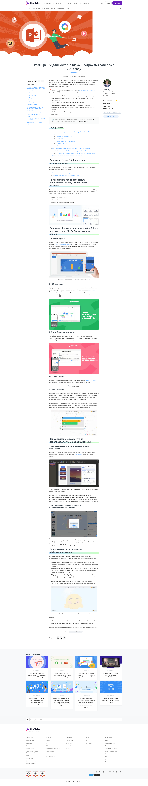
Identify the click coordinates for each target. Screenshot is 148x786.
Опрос (27, 755)
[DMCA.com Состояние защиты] (94, 775)
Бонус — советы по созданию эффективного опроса (34, 123)
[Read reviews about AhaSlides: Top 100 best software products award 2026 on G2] (28, 774)
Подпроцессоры (109, 761)
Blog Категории (34, 8)
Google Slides (69, 740)
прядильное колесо (90, 380)
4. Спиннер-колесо (33, 102)
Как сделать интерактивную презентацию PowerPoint (68, 173)
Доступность (108, 759)
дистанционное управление (33, 760)
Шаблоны (48, 745)
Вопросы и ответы (30, 748)
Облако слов (29, 745)
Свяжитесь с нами (110, 743)
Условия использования (111, 748)
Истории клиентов (50, 756)
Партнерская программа (52, 753)
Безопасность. (109, 756)
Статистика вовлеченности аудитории (56, 8)
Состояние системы (107, 775)
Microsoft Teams (70, 745)
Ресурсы (68, 3)
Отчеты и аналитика (31, 763)
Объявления (74, 73)
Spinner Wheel (29, 758)
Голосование (29, 743)
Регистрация (78, 454)
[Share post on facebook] (42, 81)
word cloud (91, 290)
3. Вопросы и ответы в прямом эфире (36, 98)
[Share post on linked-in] (35, 81)
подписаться (111, 116)
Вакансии (107, 745)
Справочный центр (51, 751)
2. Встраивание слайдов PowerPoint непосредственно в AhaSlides (36, 118)
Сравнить (48, 740)
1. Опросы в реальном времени (36, 92)
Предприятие (84, 3)
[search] (121, 8)
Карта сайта (118, 775)
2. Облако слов (32, 95)
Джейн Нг (65, 76)
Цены (75, 3)
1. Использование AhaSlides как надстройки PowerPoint (36, 113)
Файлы (107, 753)
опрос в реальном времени (63, 244)
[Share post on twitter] (39, 81)
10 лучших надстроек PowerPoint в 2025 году (65, 175)
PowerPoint (69, 743)
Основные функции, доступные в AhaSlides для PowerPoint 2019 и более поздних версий (36, 88)
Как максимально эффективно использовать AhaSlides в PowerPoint (35, 108)
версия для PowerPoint (89, 90)
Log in (108, 3)
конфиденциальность (111, 751)
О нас (106, 740)
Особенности (49, 3)
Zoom (67, 748)
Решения (59, 3)
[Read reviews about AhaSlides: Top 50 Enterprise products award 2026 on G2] (42, 774)
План (86, 740)
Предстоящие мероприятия (53, 748)
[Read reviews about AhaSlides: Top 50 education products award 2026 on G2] (35, 774)
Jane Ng (106, 89)
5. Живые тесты (32, 104)
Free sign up (117, 3)
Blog (47, 743)
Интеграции (69, 737)
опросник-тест (30, 740)
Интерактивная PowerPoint (75, 631)
